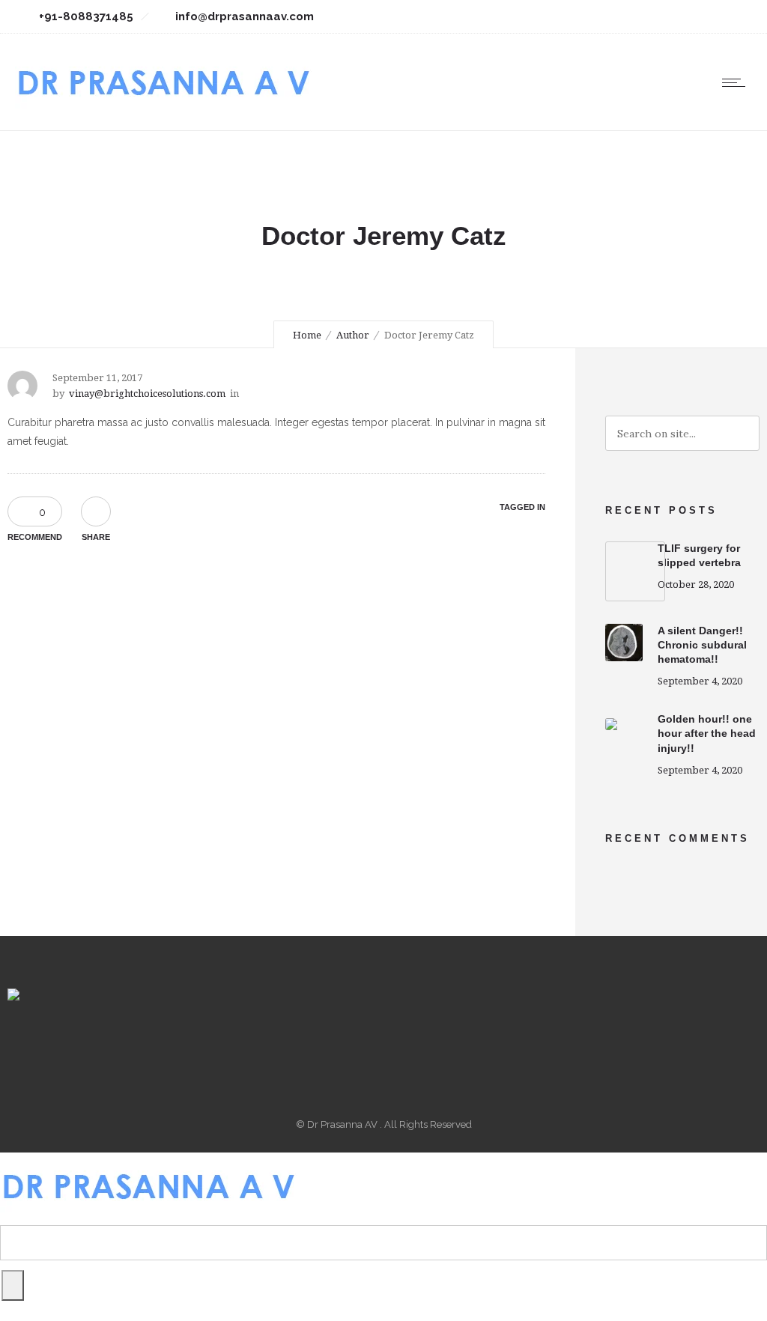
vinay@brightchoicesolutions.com (147, 393)
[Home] (163, 112)
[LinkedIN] (695, 16)
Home (307, 335)
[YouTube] (728, 16)
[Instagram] (662, 16)
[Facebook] (596, 16)
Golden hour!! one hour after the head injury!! (707, 733)
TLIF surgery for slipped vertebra (699, 555)
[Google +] (629, 16)
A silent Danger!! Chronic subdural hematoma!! (702, 645)
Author (352, 335)
